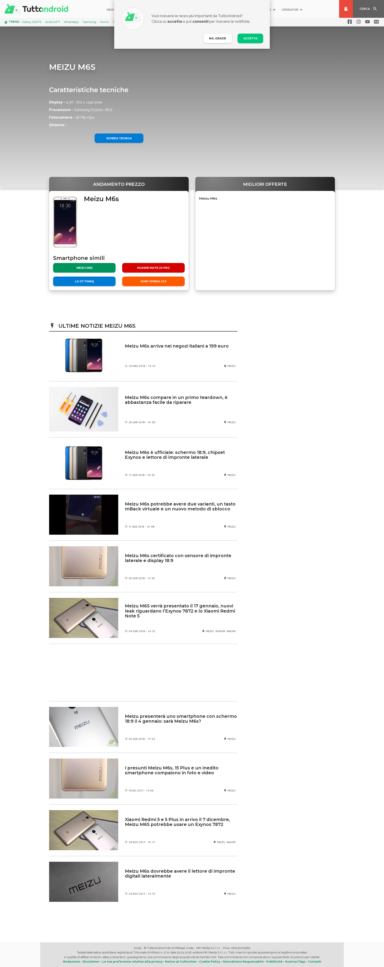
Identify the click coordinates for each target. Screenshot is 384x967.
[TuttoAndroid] (37, 8)
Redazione (71, 961)
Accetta (250, 38)
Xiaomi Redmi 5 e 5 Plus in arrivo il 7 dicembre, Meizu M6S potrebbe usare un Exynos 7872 (177, 822)
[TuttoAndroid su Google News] (375, 21)
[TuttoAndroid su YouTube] (366, 21)
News (111, 9)
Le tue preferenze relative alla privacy (132, 961)
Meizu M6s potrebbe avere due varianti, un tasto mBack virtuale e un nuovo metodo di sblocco (180, 507)
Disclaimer (91, 961)
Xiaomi (231, 631)
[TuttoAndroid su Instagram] (357, 21)
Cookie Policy (209, 961)
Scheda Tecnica (119, 138)
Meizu (232, 365)
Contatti (314, 961)
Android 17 (52, 22)
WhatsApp (71, 22)
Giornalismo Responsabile (243, 961)
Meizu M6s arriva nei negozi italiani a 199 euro (177, 346)
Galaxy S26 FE (32, 22)
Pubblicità (274, 961)
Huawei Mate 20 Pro (153, 267)
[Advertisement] (143, 672)
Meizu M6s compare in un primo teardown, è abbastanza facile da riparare (176, 400)
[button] (292, 10)
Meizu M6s (84, 267)
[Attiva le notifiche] (346, 9)
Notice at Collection (180, 961)
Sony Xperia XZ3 (153, 281)
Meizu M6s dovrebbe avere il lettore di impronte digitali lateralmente (180, 874)
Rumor (220, 631)
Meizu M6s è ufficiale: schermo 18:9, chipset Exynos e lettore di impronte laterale (175, 455)
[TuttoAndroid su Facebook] (348, 21)
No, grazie (217, 38)
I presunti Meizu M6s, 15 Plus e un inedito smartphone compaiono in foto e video (171, 770)
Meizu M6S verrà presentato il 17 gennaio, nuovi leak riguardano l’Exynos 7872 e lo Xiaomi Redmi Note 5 (180, 610)
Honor (104, 22)
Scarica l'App (295, 961)
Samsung (89, 22)
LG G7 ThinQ (84, 281)
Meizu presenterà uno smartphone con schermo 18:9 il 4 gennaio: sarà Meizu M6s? (181, 719)
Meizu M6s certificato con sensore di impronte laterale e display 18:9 (178, 558)
